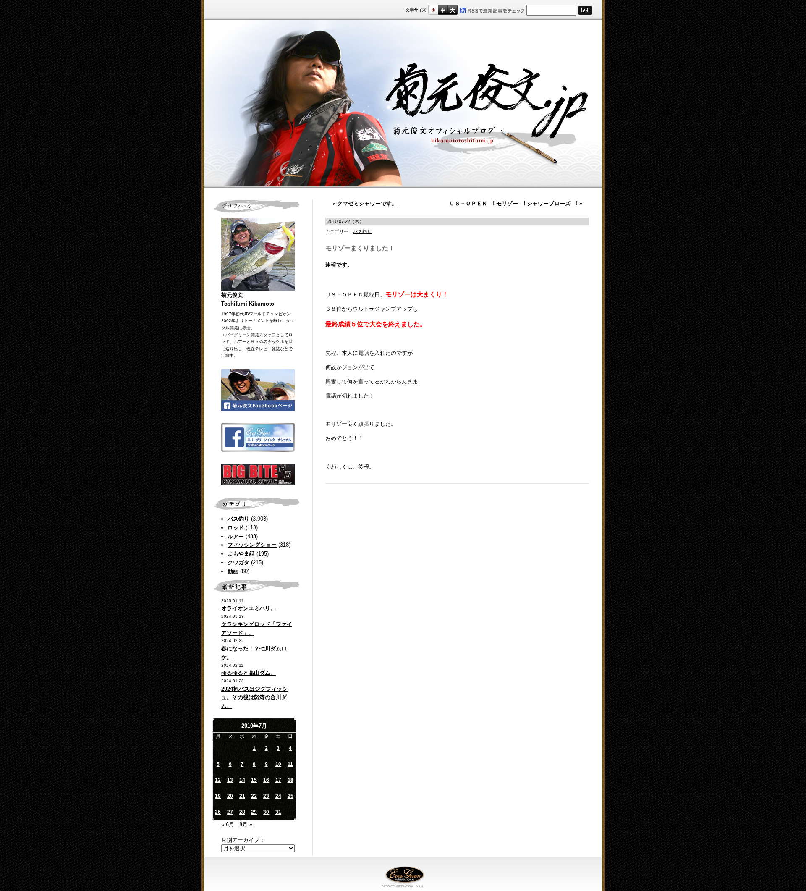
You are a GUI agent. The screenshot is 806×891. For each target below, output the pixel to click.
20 (230, 796)
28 (242, 812)
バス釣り (238, 519)
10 (278, 764)
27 (230, 812)
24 (278, 796)
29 (254, 812)
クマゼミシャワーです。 (367, 203)
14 (242, 780)
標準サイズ (433, 10)
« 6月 (227, 824)
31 (278, 812)
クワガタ (238, 562)
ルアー (236, 536)
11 (290, 764)
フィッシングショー (252, 545)
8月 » (245, 824)
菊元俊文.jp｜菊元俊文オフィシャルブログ (403, 104)
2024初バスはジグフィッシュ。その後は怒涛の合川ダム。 (254, 698)
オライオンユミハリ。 (248, 608)
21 (242, 796)
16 (266, 780)
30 (266, 812)
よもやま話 (241, 553)
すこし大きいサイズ (442, 10)
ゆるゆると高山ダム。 (248, 673)
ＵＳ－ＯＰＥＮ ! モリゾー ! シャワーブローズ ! (513, 203)
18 (290, 780)
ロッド (236, 527)
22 (254, 796)
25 (290, 796)
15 (254, 780)
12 (218, 780)
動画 (233, 571)
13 (230, 780)
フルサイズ (452, 10)
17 (278, 780)
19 (218, 796)
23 (266, 796)
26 (218, 812)
